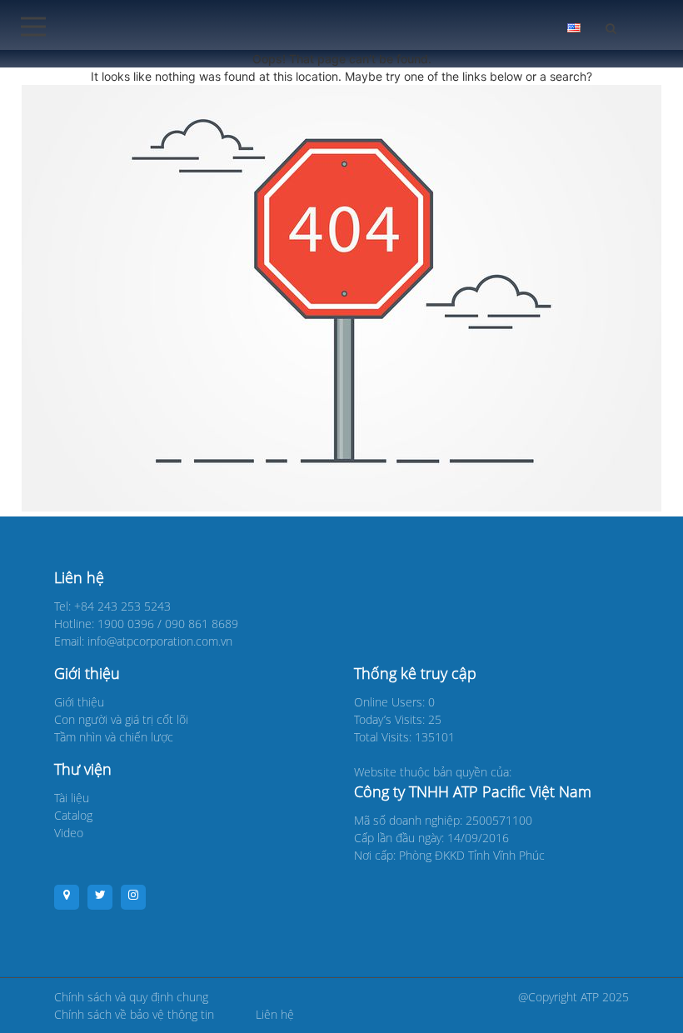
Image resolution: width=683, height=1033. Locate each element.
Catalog (73, 815)
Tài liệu (71, 798)
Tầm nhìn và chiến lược (113, 737)
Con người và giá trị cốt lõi (121, 719)
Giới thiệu (79, 702)
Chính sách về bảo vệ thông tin (134, 1014)
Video (68, 833)
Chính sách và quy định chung (131, 997)
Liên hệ (275, 1014)
